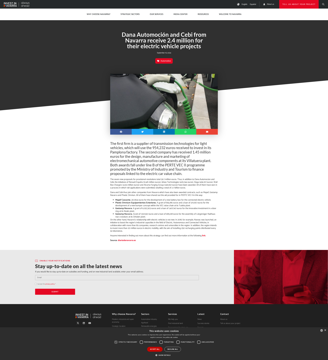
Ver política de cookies (170, 337)
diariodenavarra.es (127, 240)
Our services (156, 14)
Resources (203, 14)
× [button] (325, 330)
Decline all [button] (172, 349)
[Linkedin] (83, 323)
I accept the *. (46, 284)
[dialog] (164, 343)
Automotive (166, 61)
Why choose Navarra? (98, 14)
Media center (180, 14)
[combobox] (321, 330)
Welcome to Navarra (230, 14)
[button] (323, 4)
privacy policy (50, 284)
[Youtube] (89, 323)
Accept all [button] (155, 349)
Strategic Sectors (130, 14)
